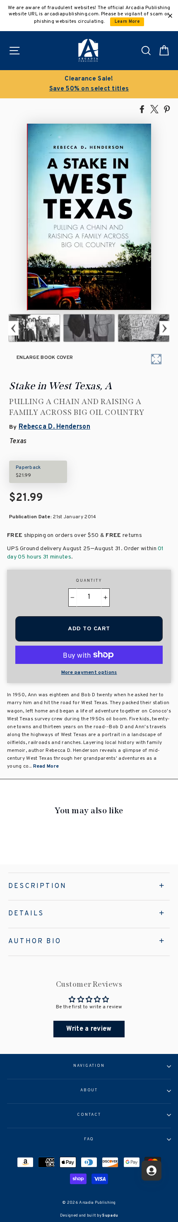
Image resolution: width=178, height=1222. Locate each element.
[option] (89, 84)
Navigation (88, 1065)
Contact (89, 1114)
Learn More (127, 21)
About (89, 1090)
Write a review (88, 1029)
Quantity (89, 580)
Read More (46, 766)
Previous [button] (13, 328)
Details (26, 914)
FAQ (89, 1139)
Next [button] (164, 328)
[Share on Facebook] (142, 108)
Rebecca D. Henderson (54, 427)
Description (37, 886)
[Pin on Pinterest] (167, 108)
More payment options (89, 672)
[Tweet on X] (154, 108)
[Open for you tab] (151, 1171)
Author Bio (34, 941)
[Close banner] (170, 16)
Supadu (110, 1215)
